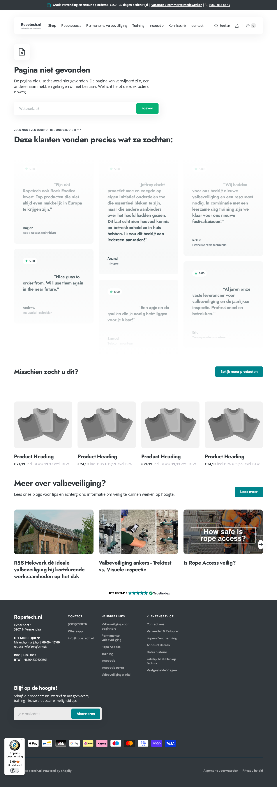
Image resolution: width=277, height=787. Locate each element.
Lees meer (249, 491)
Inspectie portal (113, 668)
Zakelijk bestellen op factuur (161, 661)
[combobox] (87, 108)
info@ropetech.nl (81, 638)
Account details (158, 645)
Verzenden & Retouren (163, 631)
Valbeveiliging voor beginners (115, 626)
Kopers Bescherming (162, 638)
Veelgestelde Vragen (162, 670)
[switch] (14, 770)
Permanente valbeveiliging (111, 638)
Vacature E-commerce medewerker (176, 5)
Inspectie (108, 661)
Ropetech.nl (33, 771)
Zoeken (147, 108)
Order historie (157, 652)
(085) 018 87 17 (219, 5)
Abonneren (86, 713)
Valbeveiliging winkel (116, 675)
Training (107, 654)
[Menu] (22, 740)
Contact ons (155, 624)
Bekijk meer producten (239, 371)
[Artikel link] (54, 545)
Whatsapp (75, 631)
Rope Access (111, 647)
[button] (222, 25)
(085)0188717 (77, 624)
